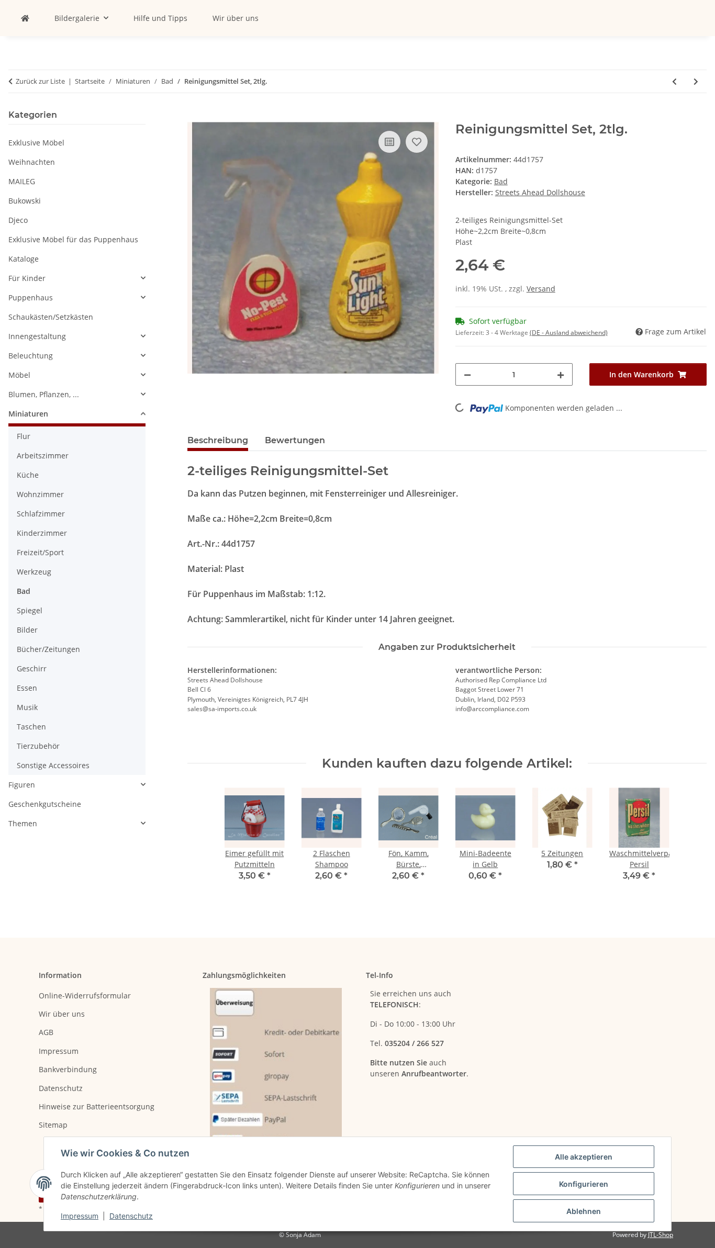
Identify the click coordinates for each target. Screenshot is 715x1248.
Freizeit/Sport (40, 552)
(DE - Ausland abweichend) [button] (569, 332)
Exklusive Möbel (36, 143)
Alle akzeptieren (583, 1156)
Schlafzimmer (41, 514)
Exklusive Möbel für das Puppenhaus (73, 239)
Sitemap (53, 1125)
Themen (22, 823)
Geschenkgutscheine (44, 804)
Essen (27, 688)
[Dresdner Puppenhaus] (25, 18)
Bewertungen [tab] (295, 440)
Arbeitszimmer (43, 455)
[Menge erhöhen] (560, 374)
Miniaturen (28, 414)
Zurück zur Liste (40, 81)
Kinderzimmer (42, 533)
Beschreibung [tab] (217, 440)
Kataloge (23, 259)
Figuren (21, 785)
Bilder (27, 630)
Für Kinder (27, 278)
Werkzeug (34, 572)
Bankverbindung (68, 1069)
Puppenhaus (30, 297)
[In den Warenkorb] (195, 116)
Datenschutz (131, 1215)
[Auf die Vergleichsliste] (389, 141)
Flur (23, 436)
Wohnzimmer (40, 494)
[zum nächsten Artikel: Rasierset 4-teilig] (696, 81)
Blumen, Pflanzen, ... (43, 394)
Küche (28, 475)
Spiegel (29, 610)
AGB (46, 1032)
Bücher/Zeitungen (48, 649)
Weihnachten (31, 162)
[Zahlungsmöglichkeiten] (276, 1068)
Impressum (79, 1215)
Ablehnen (583, 1211)
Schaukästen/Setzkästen (50, 317)
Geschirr (32, 668)
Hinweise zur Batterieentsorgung (96, 1106)
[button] (77, 278)
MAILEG (21, 181)
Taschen (31, 727)
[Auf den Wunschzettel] (416, 141)
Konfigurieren (583, 1183)
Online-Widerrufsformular (85, 995)
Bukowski (24, 201)
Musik (27, 707)
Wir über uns (236, 18)
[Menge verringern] (467, 374)
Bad (501, 181)
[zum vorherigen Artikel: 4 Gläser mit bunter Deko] (674, 81)
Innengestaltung (37, 336)
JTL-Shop (660, 1234)
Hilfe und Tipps (160, 18)
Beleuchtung (30, 356)
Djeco (18, 220)
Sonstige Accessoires (53, 765)
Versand (541, 289)
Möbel (19, 375)
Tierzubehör (38, 746)
